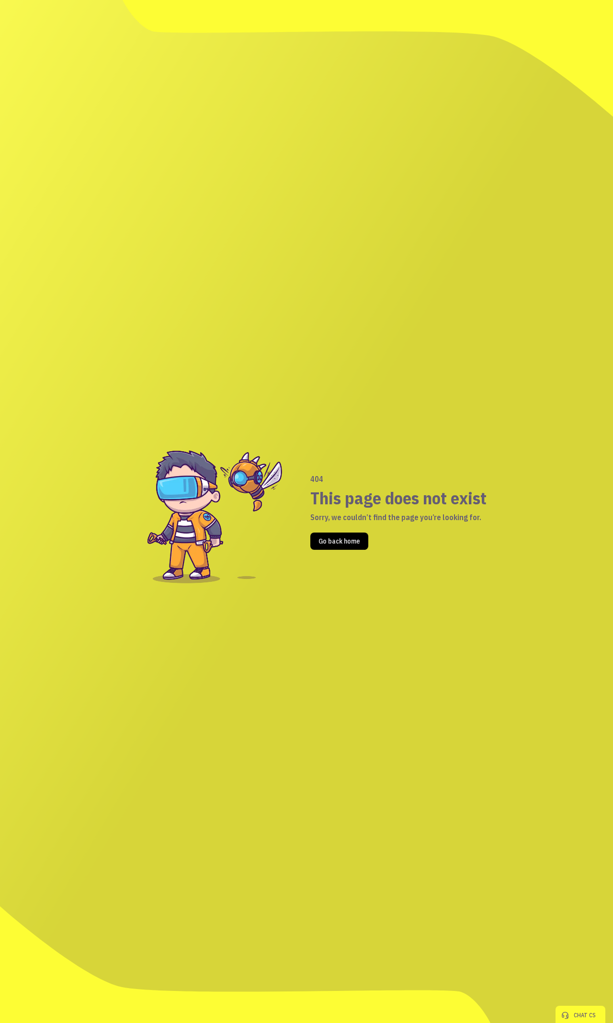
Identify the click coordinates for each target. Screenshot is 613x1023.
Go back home (339, 541)
